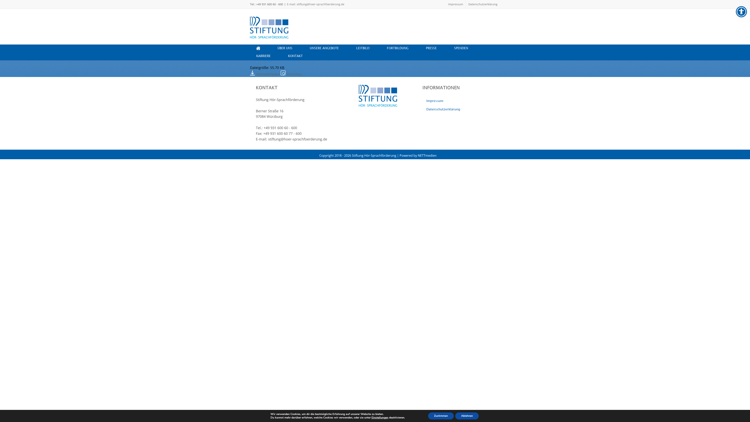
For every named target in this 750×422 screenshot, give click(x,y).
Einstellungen (379, 417)
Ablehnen (467, 416)
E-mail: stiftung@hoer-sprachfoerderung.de (315, 4)
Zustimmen (441, 416)
